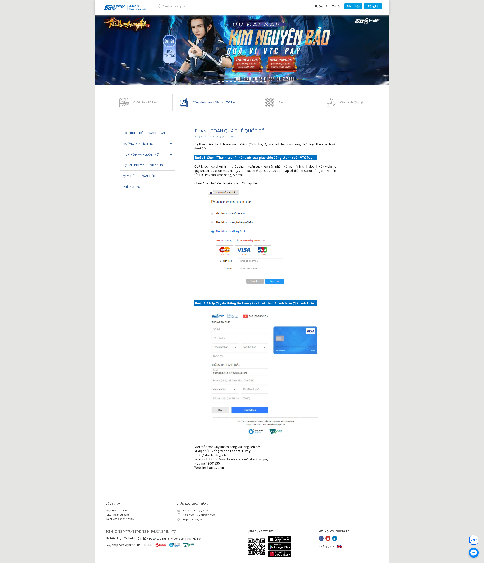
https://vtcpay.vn (192, 519)
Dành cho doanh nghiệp (120, 518)
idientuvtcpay (258, 459)
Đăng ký (373, 6)
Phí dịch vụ (131, 187)
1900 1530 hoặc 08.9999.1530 (199, 515)
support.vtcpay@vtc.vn (196, 510)
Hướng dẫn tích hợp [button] (139, 144)
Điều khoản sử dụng (117, 514)
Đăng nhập (353, 6)
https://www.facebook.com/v (229, 459)
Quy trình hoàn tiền (139, 176)
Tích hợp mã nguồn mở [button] (141, 154)
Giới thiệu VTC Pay (116, 510)
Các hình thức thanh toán (144, 133)
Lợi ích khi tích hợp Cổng (143, 165)
